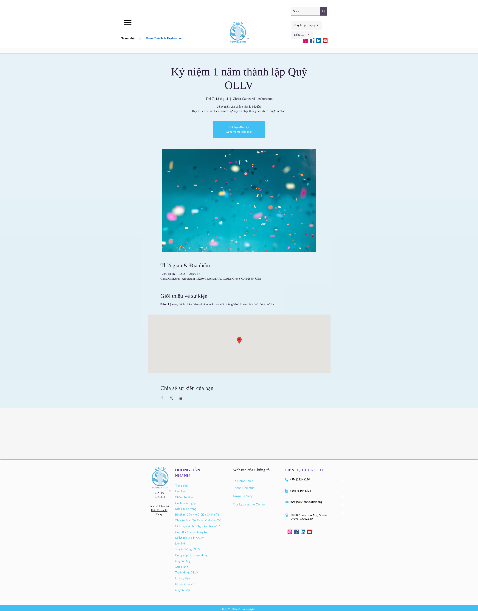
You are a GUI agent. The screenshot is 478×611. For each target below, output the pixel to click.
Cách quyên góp (185, 503)
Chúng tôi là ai (184, 497)
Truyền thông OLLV (186, 549)
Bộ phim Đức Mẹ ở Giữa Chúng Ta (186, 514)
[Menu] (127, 22)
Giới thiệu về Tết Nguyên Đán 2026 (186, 526)
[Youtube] (343, 505)
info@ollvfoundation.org (306, 502)
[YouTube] (325, 40)
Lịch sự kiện (182, 578)
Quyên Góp (182, 590)
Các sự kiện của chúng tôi (186, 532)
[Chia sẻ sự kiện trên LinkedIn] (180, 398)
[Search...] (323, 11)
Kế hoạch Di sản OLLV (186, 537)
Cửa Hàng (181, 566)
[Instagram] (305, 40)
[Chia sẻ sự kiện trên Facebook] (162, 398)
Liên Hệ (180, 543)
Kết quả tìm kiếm (185, 584)
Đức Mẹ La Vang (185, 509)
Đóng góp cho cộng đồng (186, 555)
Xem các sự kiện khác (239, 131)
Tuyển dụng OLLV (186, 572)
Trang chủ (181, 485)
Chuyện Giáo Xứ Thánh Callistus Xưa (186, 520)
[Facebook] (312, 40)
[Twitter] (343, 496)
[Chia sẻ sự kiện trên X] (171, 398)
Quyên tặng (182, 561)
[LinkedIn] (318, 40)
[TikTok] (343, 513)
